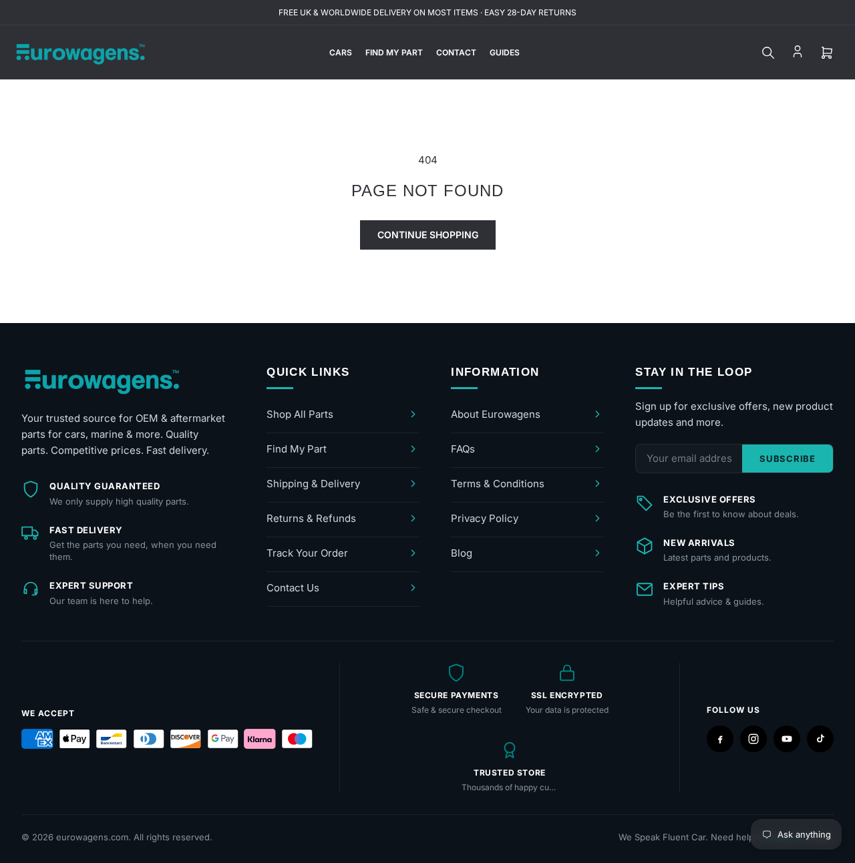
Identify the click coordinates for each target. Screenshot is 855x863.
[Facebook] (720, 739)
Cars (340, 52)
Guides (505, 52)
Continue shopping (427, 234)
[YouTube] (787, 739)
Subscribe (787, 458)
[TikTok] (820, 739)
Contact (456, 52)
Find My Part (394, 52)
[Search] (768, 52)
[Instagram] (753, 739)
